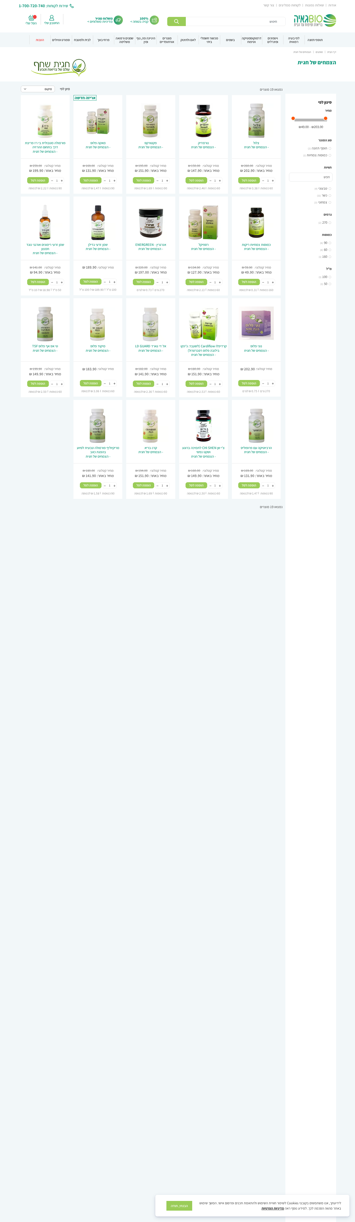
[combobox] (226, 21)
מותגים (319, 52)
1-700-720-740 (32, 5)
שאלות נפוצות (314, 5)
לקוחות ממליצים (290, 5)
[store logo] (315, 20)
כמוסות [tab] (327, 235)
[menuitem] (315, 39)
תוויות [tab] (328, 167)
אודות (332, 5)
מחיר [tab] (328, 110)
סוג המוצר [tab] (325, 140)
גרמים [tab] (328, 214)
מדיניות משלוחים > (100, 21)
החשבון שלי (51, 23)
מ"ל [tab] (329, 269)
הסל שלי (32, 23)
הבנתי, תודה (179, 1205)
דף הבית (331, 52)
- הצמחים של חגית (256, 145)
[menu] (177, 39)
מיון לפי (65, 88)
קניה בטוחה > (139, 21)
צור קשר (268, 5)
